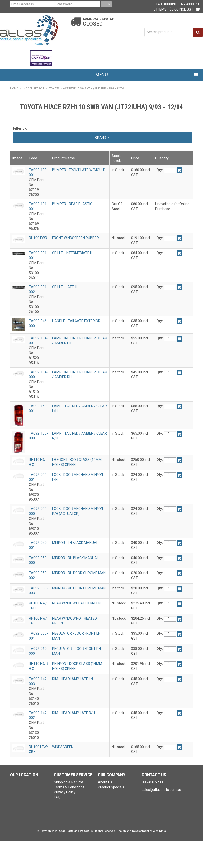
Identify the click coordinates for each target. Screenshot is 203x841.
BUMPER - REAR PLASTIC (72, 204)
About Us (105, 782)
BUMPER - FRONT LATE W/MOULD (78, 170)
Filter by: (20, 128)
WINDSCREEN (62, 747)
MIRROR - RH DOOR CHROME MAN (79, 573)
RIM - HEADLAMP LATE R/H (73, 713)
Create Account (165, 4)
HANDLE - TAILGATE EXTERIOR (76, 321)
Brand (101, 138)
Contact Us (154, 774)
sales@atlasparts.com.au (161, 790)
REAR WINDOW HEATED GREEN (76, 603)
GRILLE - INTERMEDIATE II (72, 253)
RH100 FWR (38, 238)
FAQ (57, 797)
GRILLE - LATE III (64, 287)
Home (14, 88)
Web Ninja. (160, 831)
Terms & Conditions (69, 787)
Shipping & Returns (69, 782)
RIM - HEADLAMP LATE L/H (73, 679)
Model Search (33, 88)
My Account (190, 4)
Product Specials (111, 787)
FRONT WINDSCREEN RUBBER (75, 238)
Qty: (159, 170)
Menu (101, 74)
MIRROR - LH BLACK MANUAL (75, 543)
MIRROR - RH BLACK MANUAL (75, 558)
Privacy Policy (64, 792)
